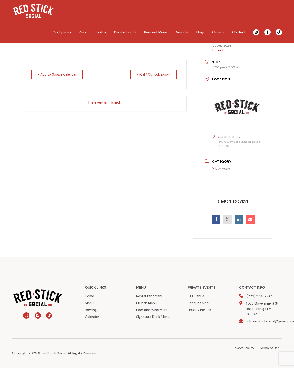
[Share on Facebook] (216, 219)
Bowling (101, 32)
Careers (218, 32)
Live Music (222, 168)
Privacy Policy (243, 348)
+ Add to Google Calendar (57, 74)
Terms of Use (269, 348)
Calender (92, 316)
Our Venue (196, 296)
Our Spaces (62, 32)
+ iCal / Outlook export (153, 74)
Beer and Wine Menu (152, 310)
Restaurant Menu (149, 296)
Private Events (125, 32)
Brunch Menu (146, 303)
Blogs (200, 32)
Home (89, 296)
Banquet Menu (155, 32)
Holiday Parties (199, 310)
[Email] (250, 219)
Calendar (182, 32)
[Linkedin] (239, 219)
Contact (239, 32)
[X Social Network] (227, 219)
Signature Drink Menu (153, 316)
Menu (83, 32)
